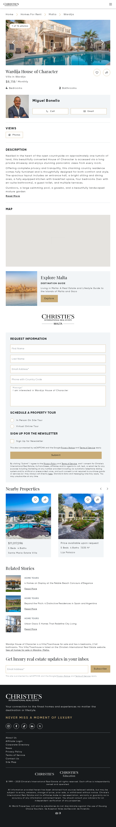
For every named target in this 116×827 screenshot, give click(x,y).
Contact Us (12, 759)
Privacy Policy (50, 464)
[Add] (110, 4)
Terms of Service (87, 448)
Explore (49, 298)
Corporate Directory (17, 745)
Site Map (11, 762)
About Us (11, 738)
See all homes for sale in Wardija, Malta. (27, 650)
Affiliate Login (14, 741)
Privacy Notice (68, 448)
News (9, 748)
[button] (20, 26)
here (50, 474)
